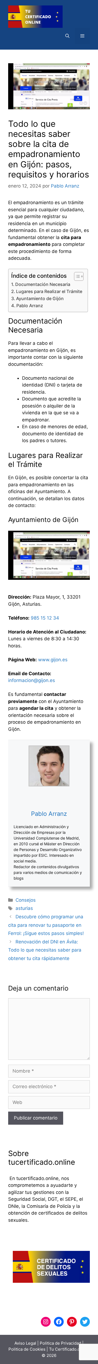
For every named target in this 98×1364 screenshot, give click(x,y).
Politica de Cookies (26, 1349)
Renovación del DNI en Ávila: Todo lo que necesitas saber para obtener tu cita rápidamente (44, 950)
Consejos (26, 900)
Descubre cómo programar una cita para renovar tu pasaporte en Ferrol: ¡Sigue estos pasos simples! (46, 925)
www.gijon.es (53, 659)
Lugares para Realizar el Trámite (49, 291)
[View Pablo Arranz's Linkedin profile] (49, 797)
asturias (24, 908)
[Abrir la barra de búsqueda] (67, 36)
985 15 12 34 (45, 618)
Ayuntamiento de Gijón (40, 298)
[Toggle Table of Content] (76, 276)
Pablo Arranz (29, 305)
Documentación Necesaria (42, 284)
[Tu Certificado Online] (35, 16)
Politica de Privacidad (60, 1343)
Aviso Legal (25, 1343)
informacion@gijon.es (31, 680)
